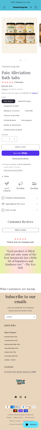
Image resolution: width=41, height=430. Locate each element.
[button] (4, 7)
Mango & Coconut (12, 111)
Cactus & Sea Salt (11, 115)
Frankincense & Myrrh (13, 130)
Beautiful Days (24, 101)
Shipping (5, 89)
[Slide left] (15, 60)
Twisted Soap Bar (19, 415)
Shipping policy (28, 421)
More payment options (20, 158)
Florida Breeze (10, 120)
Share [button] (6, 176)
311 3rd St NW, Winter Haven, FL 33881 (20, 372)
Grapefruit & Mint (11, 106)
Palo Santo (8, 101)
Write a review (20, 230)
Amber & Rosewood (12, 125)
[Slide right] (25, 60)
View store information (13, 170)
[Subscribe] (34, 317)
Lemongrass (26, 120)
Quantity (5, 135)
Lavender (29, 111)
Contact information (16, 424)
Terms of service (15, 421)
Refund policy (18, 417)
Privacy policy (29, 417)
